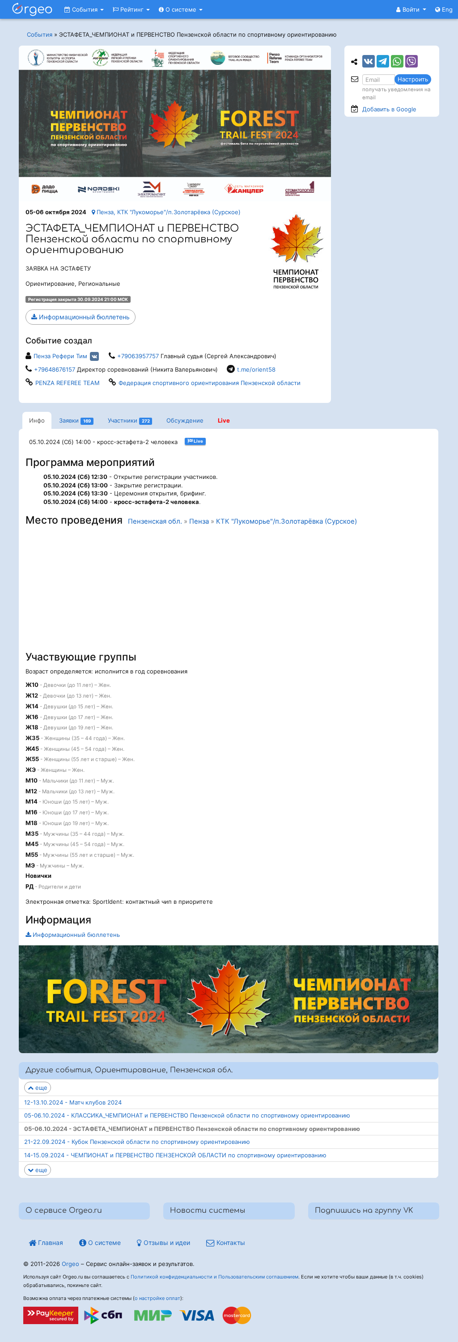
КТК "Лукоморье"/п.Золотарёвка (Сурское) (286, 521)
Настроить (413, 79)
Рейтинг (132, 9)
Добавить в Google (389, 109)
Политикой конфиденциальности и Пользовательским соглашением (214, 1277)
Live (224, 420)
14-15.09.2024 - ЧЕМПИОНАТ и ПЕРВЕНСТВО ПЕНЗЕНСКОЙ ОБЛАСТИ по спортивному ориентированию (175, 1155)
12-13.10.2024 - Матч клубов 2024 (73, 1102)
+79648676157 (54, 369)
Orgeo (70, 1263)
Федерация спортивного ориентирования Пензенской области (210, 382)
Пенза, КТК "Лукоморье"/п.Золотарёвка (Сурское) (168, 212)
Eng (446, 9)
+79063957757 (138, 356)
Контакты (230, 1242)
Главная (49, 1242)
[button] (411, 9)
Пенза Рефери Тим (60, 356)
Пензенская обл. (155, 521)
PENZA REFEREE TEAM (67, 382)
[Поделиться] (368, 61)
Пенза (199, 521)
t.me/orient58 (256, 369)
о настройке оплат (157, 1298)
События (84, 9)
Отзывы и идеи (166, 1242)
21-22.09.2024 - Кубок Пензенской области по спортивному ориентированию (137, 1141)
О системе (181, 9)
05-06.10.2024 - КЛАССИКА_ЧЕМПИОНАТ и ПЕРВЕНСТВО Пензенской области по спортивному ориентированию (187, 1115)
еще (40, 1087)
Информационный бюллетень (83, 317)
